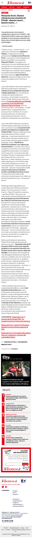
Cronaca (10, 10)
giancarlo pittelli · (10, 342)
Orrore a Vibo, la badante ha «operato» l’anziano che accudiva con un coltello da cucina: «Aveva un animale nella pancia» (17, 440)
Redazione (6, 527)
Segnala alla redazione (14, 527)
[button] (29, 11)
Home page (4, 10)
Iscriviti (25, 464)
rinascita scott (6, 344)
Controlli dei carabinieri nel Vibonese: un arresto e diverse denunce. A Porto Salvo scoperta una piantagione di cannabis (17, 429)
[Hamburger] (2, 3)
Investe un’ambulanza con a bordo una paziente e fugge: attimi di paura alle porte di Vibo (16, 397)
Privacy (22, 527)
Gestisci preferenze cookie (18, 529)
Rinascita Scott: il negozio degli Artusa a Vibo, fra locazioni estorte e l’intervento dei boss (15, 319)
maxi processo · (23, 342)
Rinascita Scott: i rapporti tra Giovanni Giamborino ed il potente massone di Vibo (15, 327)
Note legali (7, 529)
